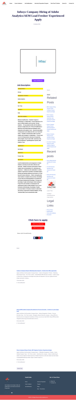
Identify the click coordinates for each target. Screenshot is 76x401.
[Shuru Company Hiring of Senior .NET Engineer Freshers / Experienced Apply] (38, 337)
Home (11, 3)
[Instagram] (9, 393)
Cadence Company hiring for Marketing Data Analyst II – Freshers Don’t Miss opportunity (37, 270)
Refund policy (50, 211)
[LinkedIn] (6, 393)
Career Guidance (18, 3)
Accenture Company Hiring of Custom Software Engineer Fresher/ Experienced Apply (51, 145)
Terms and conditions (51, 213)
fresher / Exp (19, 368)
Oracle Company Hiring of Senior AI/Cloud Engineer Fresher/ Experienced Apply (51, 127)
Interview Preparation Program (41, 3)
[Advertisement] (38, 37)
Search (48, 90)
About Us (64, 3)
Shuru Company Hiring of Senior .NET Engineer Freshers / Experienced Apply (34, 350)
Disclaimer (49, 214)
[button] (38, 224)
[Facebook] (12, 393)
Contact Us (71, 3)
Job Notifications (28, 3)
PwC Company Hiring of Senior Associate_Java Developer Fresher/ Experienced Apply (51, 118)
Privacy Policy (50, 209)
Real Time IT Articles (55, 3)
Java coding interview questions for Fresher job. (51, 162)
